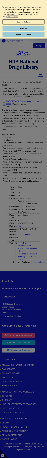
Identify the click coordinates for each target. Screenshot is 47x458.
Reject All (23, 28)
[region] (23, 19)
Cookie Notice (12, 17)
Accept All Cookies (23, 35)
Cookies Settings (23, 22)
